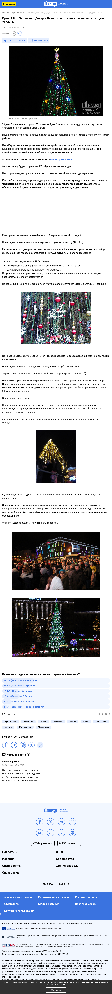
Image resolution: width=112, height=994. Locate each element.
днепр (73, 722)
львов (43, 722)
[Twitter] (31, 745)
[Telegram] (14, 745)
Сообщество (65, 859)
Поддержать (9, 4)
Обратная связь (85, 903)
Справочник (10, 872)
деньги (8, 727)
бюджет (58, 722)
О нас (60, 852)
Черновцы (43, 727)
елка (85, 722)
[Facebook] (5, 745)
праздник (28, 722)
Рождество (25, 727)
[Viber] (23, 745)
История (8, 859)
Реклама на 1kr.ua (86, 897)
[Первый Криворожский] (56, 4)
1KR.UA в (17, 40)
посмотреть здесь (61, 159)
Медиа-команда (48, 903)
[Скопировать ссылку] (40, 745)
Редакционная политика (54, 897)
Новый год (101, 722)
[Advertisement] (56, 213)
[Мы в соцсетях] (39, 821)
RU (19, 33)
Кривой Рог (10, 722)
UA (13, 33)
